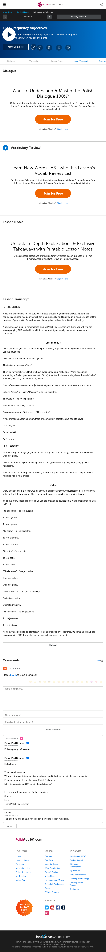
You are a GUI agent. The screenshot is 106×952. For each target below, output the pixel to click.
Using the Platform (78, 875)
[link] (5, 17)
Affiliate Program (52, 892)
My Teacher (21, 876)
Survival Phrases (23, 12)
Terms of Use (59, 944)
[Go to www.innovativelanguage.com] (53, 936)
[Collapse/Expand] (53, 660)
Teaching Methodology (79, 879)
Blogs (47, 888)
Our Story (49, 860)
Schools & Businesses (54, 884)
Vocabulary (34, 61)
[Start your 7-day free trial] (24, 907)
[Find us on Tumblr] (63, 907)
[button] (102, 4)
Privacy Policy (46, 944)
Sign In (13, 675)
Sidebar (79, 17)
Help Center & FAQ (78, 856)
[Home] (50, 6)
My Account (75, 871)
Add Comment (53, 729)
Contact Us (74, 889)
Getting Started (76, 860)
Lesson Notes (57, 61)
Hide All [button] (53, 645)
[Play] (5, 148)
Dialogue (11, 61)
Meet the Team (51, 864)
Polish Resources (23, 872)
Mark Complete (16, 47)
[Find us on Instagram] (47, 913)
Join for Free (53, 119)
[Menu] (4, 4)
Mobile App (20, 880)
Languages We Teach (54, 880)
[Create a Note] (49, 48)
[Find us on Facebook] (58, 907)
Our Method (50, 856)
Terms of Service (81, 947)
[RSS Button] (5, 668)
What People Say (52, 868)
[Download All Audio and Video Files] (68, 48)
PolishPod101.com (82, 942)
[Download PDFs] (59, 48)
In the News (50, 876)
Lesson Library (8, 12)
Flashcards (20, 864)
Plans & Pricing (51, 872)
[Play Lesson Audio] (9, 34)
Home (18, 856)
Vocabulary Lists (23, 868)
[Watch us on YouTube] (52, 907)
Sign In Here (62, 129)
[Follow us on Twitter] (47, 907)
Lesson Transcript (80, 61)
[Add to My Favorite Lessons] (40, 48)
